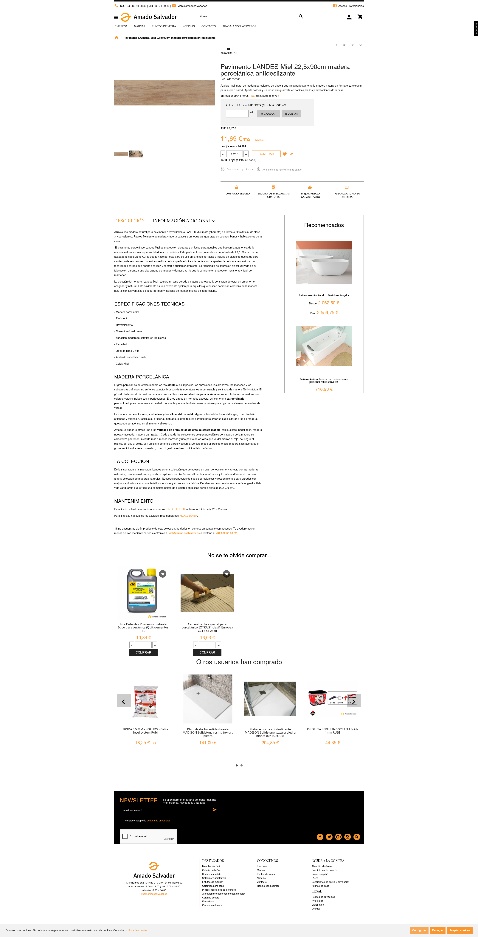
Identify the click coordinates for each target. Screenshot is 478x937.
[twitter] (329, 836)
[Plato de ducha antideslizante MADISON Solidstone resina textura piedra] (208, 699)
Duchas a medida (211, 874)
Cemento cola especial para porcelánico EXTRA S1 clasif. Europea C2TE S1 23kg (207, 627)
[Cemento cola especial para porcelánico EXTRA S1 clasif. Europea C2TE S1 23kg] (207, 593)
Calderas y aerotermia (214, 878)
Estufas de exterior (212, 882)
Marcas (139, 26)
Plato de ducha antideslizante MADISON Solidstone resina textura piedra (208, 732)
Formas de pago (320, 885)
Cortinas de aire (210, 897)
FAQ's (315, 878)
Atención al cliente (322, 866)
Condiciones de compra (324, 870)
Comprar (266, 154)
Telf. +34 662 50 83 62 (130, 6)
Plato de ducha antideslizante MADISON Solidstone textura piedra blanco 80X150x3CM (270, 732)
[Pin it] (352, 45)
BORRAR (293, 113)
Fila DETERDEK (175, 509)
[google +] (338, 836)
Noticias (189, 26)
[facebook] (320, 836)
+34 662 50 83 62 (226, 533)
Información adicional (184, 220)
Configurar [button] (419, 930)
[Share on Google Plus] (360, 45)
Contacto (208, 26)
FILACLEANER (188, 515)
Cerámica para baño (213, 885)
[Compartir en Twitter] (344, 45)
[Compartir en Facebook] (336, 45)
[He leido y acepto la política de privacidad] (122, 821)
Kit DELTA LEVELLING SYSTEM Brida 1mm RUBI (332, 731)
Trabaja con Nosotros (239, 26)
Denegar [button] (437, 930)
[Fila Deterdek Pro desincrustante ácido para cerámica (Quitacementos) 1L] (143, 593)
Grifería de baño (211, 870)
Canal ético (318, 904)
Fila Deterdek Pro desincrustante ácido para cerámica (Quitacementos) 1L (143, 627)
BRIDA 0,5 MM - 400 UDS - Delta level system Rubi (145, 731)
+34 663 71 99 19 (159, 6)
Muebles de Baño (211, 866)
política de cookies (136, 930)
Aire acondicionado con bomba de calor (223, 893)
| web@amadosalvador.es (188, 6)
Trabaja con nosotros (268, 885)
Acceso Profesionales (348, 6)
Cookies (316, 908)
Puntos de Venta (164, 26)
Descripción (129, 220)
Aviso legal (318, 900)
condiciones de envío (267, 95)
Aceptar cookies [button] (459, 930)
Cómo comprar (320, 874)
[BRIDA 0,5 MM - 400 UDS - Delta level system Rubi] (145, 699)
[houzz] (356, 836)
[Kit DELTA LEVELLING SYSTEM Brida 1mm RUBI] (332, 699)
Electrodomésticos (212, 905)
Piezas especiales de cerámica (219, 889)
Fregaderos (208, 901)
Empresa (121, 26)
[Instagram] (347, 836)
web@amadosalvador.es (184, 533)
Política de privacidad (323, 896)
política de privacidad (158, 820)
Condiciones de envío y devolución (330, 882)
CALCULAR (270, 113)
